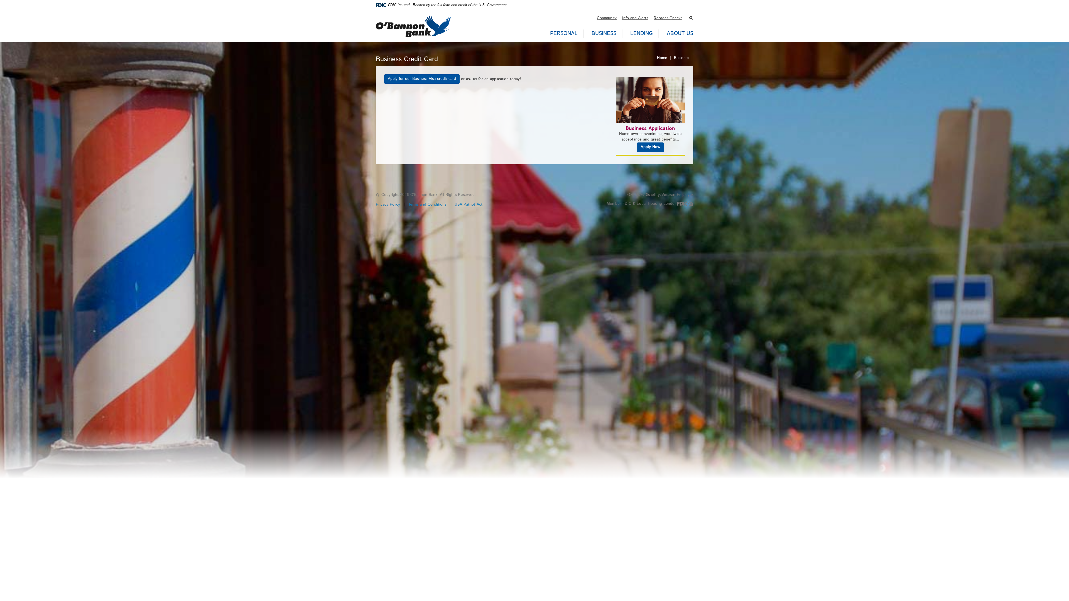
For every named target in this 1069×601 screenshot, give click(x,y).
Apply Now (650, 147)
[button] (691, 18)
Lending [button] (641, 33)
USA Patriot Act (468, 204)
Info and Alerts (635, 18)
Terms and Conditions (427, 204)
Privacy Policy (388, 204)
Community (607, 18)
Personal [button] (564, 33)
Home (662, 58)
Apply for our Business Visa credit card (422, 79)
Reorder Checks (668, 18)
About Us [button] (680, 33)
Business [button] (604, 33)
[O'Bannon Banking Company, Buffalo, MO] (413, 23)
